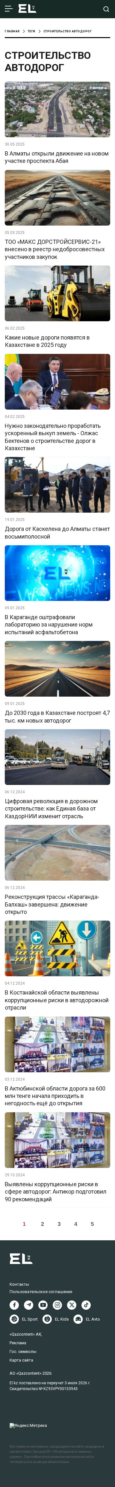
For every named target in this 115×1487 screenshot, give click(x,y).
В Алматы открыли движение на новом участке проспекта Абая (57, 157)
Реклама (18, 1342)
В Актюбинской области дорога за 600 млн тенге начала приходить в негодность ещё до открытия (55, 1096)
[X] (71, 1305)
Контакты (19, 1284)
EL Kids (62, 1319)
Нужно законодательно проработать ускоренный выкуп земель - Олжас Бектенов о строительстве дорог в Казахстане (53, 437)
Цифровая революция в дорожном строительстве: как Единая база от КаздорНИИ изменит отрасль (51, 808)
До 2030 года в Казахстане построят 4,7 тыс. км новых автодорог (57, 716)
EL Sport (30, 1319)
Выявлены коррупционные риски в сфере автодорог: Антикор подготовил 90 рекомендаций (55, 1192)
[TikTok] (86, 1305)
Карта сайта (21, 1360)
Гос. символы (23, 1351)
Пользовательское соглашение (41, 1291)
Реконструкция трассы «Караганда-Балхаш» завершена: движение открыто (52, 904)
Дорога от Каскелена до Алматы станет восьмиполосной (57, 532)
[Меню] (9, 9)
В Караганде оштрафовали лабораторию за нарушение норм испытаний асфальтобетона (49, 625)
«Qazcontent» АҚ (26, 1334)
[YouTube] (43, 1305)
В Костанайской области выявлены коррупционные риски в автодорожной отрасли (57, 1000)
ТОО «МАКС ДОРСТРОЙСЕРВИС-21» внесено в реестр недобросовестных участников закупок (55, 249)
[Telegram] (28, 1305)
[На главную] (27, 9)
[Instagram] (57, 1305)
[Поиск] (106, 9)
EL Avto (93, 1319)
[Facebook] (14, 1305)
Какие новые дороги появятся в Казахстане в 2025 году (47, 341)
